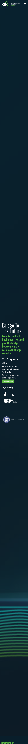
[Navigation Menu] (25, 4)
